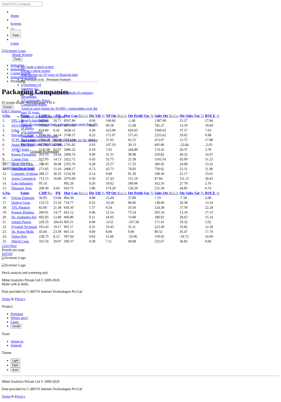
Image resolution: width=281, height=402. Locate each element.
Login (15, 43)
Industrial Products (23, 77)
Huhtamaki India (23, 169)
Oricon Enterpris (22, 198)
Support (16, 345)
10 (3, 254)
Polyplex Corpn (22, 135)
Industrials (18, 69)
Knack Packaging (23, 154)
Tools (15, 35)
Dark (15, 365)
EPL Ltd (17, 120)
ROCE (212, 116)
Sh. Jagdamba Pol (23, 217)
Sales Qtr (167, 116)
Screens (16, 23)
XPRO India (20, 149)
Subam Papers (21, 222)
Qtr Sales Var (192, 116)
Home (15, 16)
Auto (15, 369)
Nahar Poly (19, 236)
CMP (45, 116)
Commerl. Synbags (24, 174)
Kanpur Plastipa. (22, 212)
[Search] (12, 28)
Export (8, 107)
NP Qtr (116, 116)
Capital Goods (21, 73)
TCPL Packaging (23, 140)
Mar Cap (76, 116)
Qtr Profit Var (141, 116)
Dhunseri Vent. (21, 188)
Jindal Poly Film (22, 145)
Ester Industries (22, 183)
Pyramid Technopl (24, 227)
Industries (17, 65)
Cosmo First (19, 159)
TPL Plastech (20, 207)
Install (16, 326)
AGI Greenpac (21, 125)
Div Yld (97, 116)
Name (24, 116)
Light (15, 360)
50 (10, 254)
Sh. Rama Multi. (22, 231)
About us (17, 341)
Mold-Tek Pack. (22, 164)
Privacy (20, 299)
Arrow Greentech (23, 178)
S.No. (6, 116)
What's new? (19, 318)
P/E (58, 116)
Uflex (15, 130)
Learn (15, 322)
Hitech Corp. (20, 241)
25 (7, 254)
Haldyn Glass (20, 203)
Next (12, 246)
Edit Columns (11, 111)
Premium (17, 314)
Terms (6, 299)
